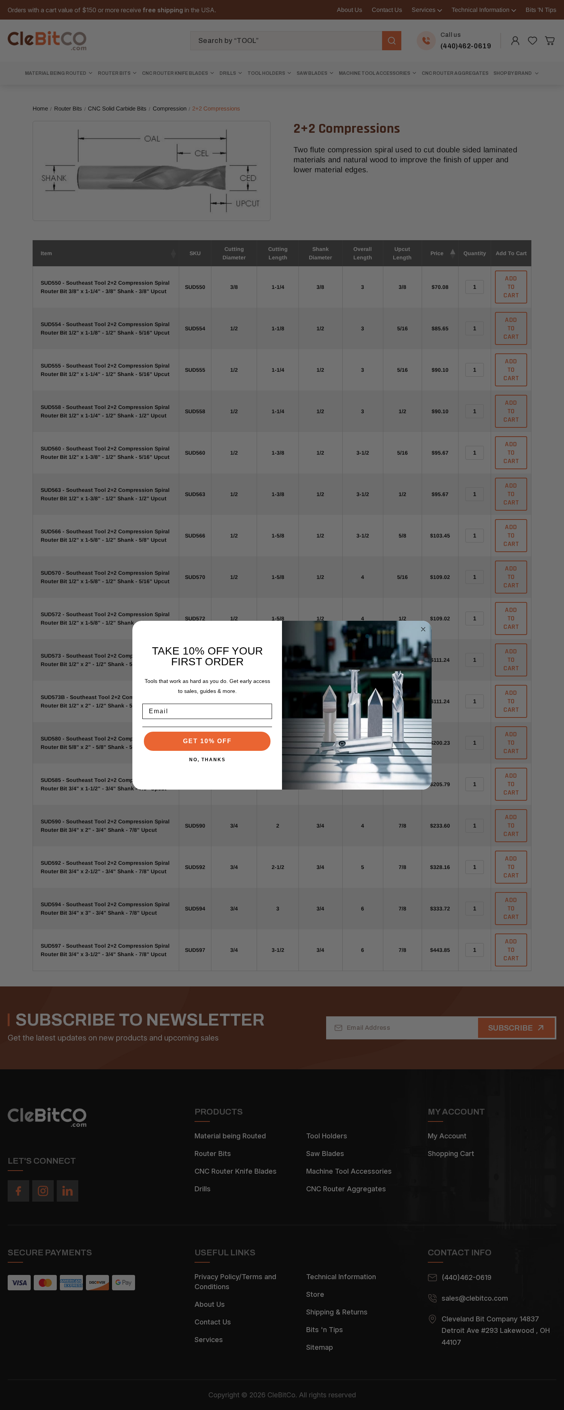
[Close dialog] (423, 629)
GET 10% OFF (207, 741)
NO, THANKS (207, 759)
